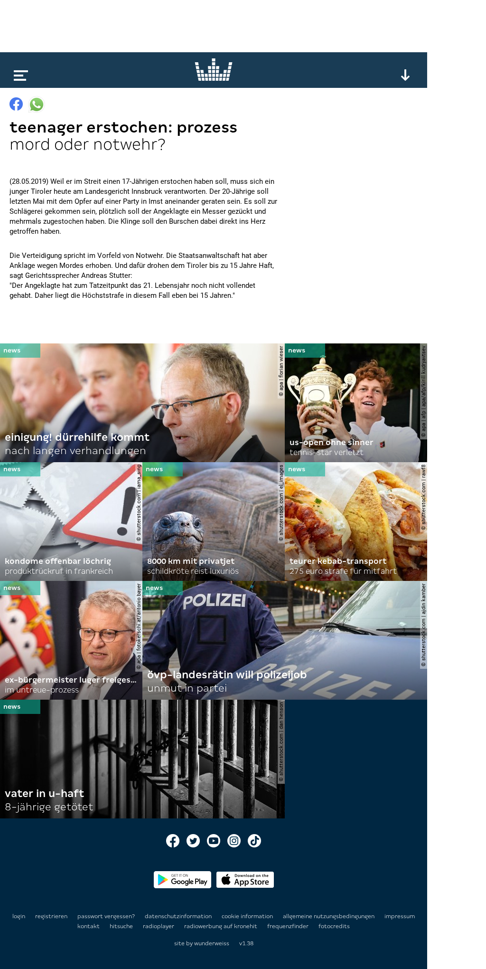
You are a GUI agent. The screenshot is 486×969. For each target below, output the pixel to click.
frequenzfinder (288, 926)
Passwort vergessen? (106, 916)
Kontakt (89, 926)
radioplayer (159, 926)
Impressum (399, 916)
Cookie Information (248, 916)
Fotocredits (334, 926)
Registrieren (51, 916)
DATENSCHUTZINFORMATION (179, 916)
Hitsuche (122, 926)
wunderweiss (211, 943)
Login (18, 916)
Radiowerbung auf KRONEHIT (221, 926)
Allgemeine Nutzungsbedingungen (329, 916)
